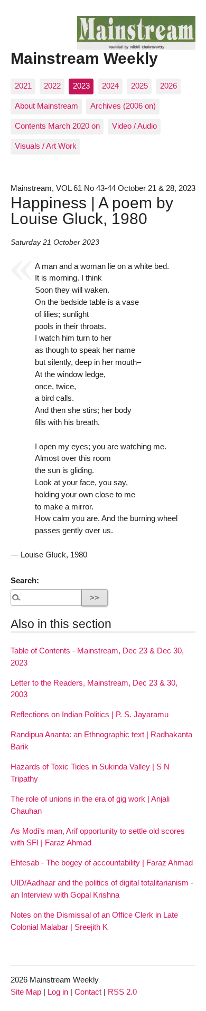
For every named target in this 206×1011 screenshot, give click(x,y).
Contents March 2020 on (57, 125)
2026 (168, 85)
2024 (110, 85)
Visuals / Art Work (46, 145)
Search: (25, 580)
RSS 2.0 (122, 991)
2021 (23, 85)
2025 (139, 85)
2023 (81, 85)
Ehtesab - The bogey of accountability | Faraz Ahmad (102, 862)
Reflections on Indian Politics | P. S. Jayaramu (89, 714)
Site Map (26, 991)
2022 (52, 85)
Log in (58, 991)
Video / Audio (134, 125)
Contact (87, 991)
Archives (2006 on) (123, 105)
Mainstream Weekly (84, 58)
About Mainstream (46, 105)
